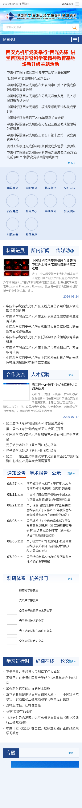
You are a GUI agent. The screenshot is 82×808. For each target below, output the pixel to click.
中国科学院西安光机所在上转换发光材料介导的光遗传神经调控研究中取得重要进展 (42, 360)
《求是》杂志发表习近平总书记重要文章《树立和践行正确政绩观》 (42, 720)
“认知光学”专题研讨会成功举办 (28, 78)
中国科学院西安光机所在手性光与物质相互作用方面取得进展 (42, 350)
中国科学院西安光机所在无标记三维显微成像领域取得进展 (41, 126)
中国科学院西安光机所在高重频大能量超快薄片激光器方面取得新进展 (42, 329)
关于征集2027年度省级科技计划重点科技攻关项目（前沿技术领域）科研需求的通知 (48, 546)
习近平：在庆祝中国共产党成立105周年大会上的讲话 (41, 680)
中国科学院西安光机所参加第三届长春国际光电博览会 (42, 437)
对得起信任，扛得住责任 (23, 705)
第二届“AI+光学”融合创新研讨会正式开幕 (34, 429)
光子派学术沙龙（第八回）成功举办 (31, 445)
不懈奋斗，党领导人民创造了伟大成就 (33, 671)
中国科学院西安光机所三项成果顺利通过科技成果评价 (41, 109)
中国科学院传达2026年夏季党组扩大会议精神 (38, 72)
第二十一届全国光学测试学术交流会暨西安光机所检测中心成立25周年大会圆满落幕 (42, 458)
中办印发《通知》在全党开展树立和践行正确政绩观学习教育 (42, 731)
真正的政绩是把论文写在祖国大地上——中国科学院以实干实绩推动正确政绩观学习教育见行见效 (42, 697)
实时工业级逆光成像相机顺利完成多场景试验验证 (41, 146)
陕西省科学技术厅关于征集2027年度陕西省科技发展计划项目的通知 (48, 486)
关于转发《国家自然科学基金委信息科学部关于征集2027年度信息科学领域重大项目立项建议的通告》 (48, 510)
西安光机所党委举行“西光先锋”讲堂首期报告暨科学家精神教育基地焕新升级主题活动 (40, 58)
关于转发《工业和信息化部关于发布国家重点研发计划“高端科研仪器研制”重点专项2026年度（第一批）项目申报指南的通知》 (49, 528)
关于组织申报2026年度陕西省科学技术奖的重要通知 (48, 559)
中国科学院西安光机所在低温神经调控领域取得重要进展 (42, 339)
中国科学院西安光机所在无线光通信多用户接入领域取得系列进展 (41, 98)
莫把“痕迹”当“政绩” (19, 711)
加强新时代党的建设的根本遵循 (28, 688)
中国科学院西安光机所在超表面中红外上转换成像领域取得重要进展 (41, 87)
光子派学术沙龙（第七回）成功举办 (31, 450)
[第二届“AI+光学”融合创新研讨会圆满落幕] (16, 392)
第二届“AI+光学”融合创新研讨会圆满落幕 (55, 386)
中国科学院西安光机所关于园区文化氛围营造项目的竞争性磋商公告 (48, 497)
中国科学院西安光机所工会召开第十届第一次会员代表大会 (41, 137)
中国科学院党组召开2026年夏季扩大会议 (35, 118)
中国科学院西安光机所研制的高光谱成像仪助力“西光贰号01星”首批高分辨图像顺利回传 (42, 155)
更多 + (71, 163)
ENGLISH (67, 4)
